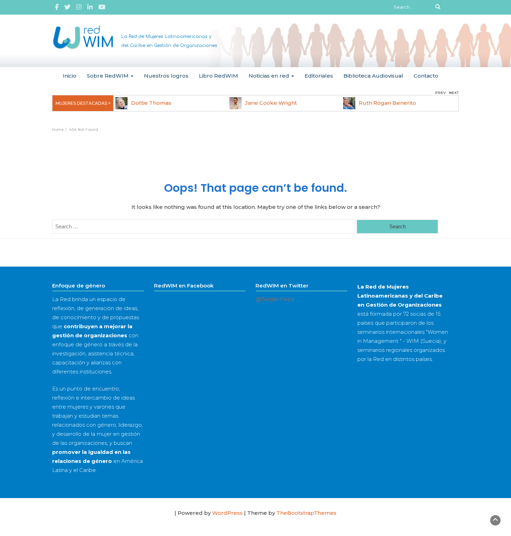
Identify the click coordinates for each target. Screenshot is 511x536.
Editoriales (319, 75)
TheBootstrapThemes (306, 513)
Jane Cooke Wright (271, 103)
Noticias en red (270, 75)
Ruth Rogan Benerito (387, 103)
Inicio (69, 75)
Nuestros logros (166, 75)
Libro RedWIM (218, 75)
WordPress (227, 513)
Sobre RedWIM (108, 75)
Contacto (426, 75)
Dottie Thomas (151, 103)
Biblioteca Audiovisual (373, 75)
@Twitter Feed (275, 299)
